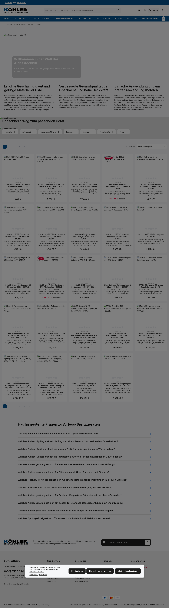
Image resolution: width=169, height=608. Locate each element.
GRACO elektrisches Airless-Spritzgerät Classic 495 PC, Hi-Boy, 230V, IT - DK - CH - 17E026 (18, 386)
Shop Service (53, 561)
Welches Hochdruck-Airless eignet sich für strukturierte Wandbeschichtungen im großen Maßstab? (72, 479)
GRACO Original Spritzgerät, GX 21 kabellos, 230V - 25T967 (18, 286)
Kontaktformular (23, 584)
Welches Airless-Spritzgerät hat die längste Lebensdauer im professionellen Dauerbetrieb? (68, 441)
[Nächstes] (163, 18)
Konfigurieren (77, 571)
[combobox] (87, 10)
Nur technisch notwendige (100, 571)
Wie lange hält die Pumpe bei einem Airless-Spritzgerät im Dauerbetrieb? (58, 433)
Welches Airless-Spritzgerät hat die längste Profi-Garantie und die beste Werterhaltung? (67, 449)
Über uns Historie (53, 578)
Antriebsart (27, 132)
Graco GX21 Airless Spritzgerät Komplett (151, 236)
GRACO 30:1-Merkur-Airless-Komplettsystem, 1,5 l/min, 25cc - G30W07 (151, 335)
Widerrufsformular (81, 582)
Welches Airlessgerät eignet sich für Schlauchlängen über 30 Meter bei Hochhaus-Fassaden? (70, 495)
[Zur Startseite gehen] (16, 10)
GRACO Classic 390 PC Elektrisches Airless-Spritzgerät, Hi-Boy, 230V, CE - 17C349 (84, 335)
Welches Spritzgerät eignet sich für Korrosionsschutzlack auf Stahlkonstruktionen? (64, 518)
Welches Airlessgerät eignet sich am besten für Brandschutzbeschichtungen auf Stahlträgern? (70, 503)
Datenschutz (34, 574)
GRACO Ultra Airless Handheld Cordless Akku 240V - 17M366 (84, 185)
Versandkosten (111, 604)
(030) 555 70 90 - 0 (16, 571)
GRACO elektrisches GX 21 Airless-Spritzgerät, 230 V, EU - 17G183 (18, 237)
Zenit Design (45, 604)
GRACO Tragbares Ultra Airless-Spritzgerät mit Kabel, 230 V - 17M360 (51, 186)
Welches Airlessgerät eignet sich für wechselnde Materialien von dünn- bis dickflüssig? (66, 464)
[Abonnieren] (147, 542)
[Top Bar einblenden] (162, 10)
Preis (122, 132)
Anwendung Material (48, 132)
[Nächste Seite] (25, 147)
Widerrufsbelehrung (82, 578)
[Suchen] (118, 10)
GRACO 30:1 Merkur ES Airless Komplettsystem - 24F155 (18, 185)
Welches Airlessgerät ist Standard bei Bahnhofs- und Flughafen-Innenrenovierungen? (65, 510)
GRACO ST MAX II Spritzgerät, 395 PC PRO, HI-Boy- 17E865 (84, 385)
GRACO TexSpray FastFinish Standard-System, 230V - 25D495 (117, 237)
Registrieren (21, 2)
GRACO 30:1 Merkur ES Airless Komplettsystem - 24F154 (151, 286)
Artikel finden (51, 582)
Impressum (43, 574)
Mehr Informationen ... (37, 571)
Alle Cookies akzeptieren (128, 571)
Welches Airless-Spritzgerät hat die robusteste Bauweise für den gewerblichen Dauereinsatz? (70, 456)
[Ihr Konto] (145, 10)
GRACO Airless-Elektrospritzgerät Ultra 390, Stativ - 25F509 (117, 286)
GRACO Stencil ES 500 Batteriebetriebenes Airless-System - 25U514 (117, 335)
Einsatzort (86, 132)
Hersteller (8, 132)
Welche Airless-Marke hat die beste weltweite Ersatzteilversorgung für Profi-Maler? (64, 487)
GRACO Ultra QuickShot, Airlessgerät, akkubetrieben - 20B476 (118, 186)
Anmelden (8, 2)
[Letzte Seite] (29, 147)
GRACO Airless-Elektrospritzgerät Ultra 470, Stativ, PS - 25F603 (117, 385)
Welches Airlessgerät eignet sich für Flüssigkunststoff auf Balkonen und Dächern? (63, 472)
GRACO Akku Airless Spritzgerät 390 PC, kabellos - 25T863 (51, 286)
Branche (69, 132)
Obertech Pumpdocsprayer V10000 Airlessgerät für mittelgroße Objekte (18, 335)
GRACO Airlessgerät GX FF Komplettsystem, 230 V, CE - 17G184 (84, 237)
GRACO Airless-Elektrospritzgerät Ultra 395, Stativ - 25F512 (51, 334)
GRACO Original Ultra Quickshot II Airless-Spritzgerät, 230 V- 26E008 (51, 237)
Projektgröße (105, 132)
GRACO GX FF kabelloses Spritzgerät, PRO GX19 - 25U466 (84, 286)
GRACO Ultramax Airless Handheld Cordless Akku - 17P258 (151, 186)
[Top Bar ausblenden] (167, 2)
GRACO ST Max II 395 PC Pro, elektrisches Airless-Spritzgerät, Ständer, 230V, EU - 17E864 (51, 386)
